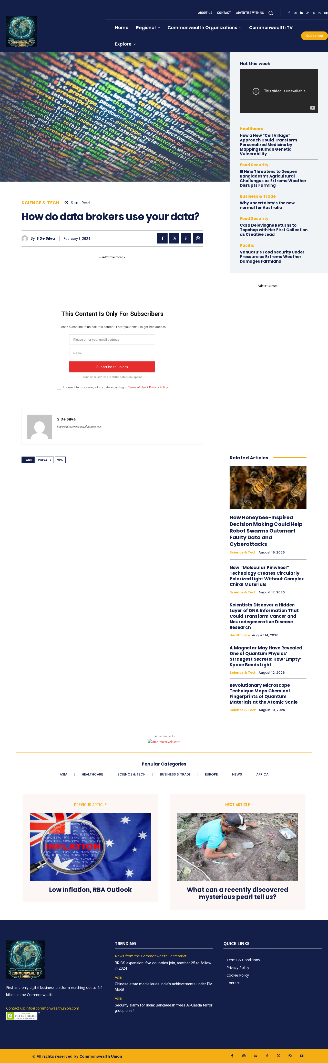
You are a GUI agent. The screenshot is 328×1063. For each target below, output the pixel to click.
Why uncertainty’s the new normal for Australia (267, 205)
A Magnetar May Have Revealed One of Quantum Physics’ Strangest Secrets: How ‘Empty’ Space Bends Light (266, 656)
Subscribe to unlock (112, 367)
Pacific (247, 245)
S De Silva (45, 238)
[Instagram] (295, 13)
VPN (60, 460)
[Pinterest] (186, 238)
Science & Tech (40, 203)
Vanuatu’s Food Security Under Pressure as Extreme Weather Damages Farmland (272, 256)
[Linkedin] (301, 13)
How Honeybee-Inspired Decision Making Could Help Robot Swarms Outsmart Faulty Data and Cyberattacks (266, 531)
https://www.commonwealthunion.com (79, 426)
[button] (270, 13)
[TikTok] (307, 13)
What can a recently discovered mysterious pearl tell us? (237, 893)
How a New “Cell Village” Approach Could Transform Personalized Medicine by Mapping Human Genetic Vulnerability (268, 145)
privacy (45, 460)
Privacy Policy (158, 387)
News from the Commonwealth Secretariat (151, 956)
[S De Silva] (26, 238)
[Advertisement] (115, 271)
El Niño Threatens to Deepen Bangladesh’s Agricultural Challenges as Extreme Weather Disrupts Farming (273, 178)
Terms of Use (137, 387)
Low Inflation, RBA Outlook (90, 890)
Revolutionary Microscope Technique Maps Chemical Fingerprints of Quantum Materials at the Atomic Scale (264, 693)
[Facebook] (289, 13)
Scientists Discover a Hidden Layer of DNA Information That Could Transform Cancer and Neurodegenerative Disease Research (264, 616)
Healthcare (251, 129)
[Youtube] (301, 1055)
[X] (314, 13)
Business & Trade (258, 196)
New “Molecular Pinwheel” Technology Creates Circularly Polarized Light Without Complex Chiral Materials (267, 576)
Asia (118, 977)
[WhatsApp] (320, 13)
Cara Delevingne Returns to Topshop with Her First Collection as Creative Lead (274, 230)
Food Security (254, 165)
